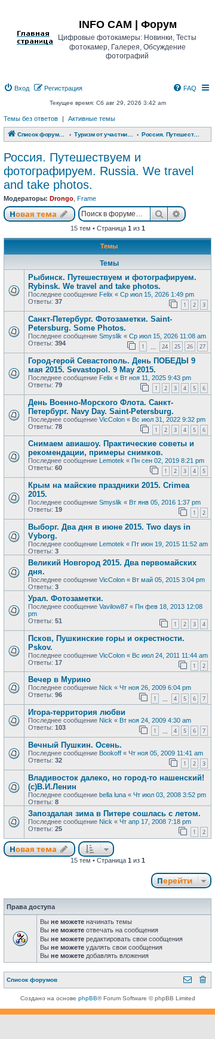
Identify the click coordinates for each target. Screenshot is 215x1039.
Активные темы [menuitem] (91, 118)
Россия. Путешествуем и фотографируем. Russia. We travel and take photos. (99, 171)
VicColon (112, 419)
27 (202, 346)
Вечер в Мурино (59, 679)
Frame (86, 198)
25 (177, 346)
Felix (106, 294)
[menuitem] (16, 88)
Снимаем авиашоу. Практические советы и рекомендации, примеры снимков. (111, 448)
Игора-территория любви (76, 712)
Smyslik (110, 336)
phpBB (87, 998)
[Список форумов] (35, 23)
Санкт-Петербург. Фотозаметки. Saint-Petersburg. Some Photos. (100, 323)
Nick (105, 687)
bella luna (112, 794)
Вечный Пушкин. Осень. (75, 745)
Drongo (61, 198)
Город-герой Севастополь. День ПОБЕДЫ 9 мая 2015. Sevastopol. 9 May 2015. (111, 365)
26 (190, 346)
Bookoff (110, 753)
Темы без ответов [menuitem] (31, 118)
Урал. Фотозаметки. (65, 598)
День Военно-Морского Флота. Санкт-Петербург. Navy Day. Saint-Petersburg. (101, 407)
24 (165, 346)
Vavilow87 (113, 606)
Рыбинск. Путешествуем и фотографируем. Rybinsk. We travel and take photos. (112, 282)
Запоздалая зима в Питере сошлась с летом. (114, 813)
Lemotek (111, 460)
